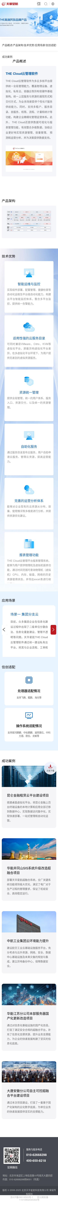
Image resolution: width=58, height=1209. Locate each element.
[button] (53, 630)
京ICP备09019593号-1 (21, 1197)
